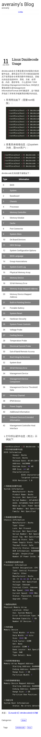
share (24, 720)
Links (20, 12)
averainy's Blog (18, 4)
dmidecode (20, 727)
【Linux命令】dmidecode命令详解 (23, 712)
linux (29, 727)
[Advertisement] (20, 35)
